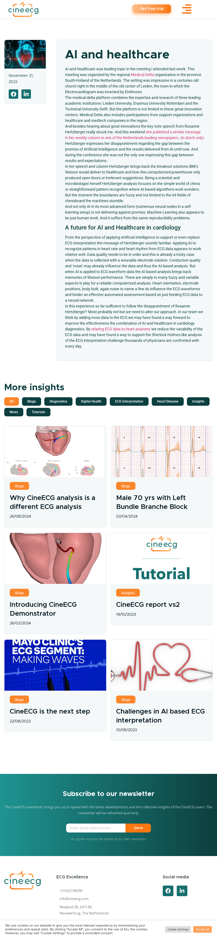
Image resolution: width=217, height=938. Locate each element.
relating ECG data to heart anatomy (120, 329)
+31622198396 (71, 890)
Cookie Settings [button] (178, 929)
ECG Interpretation (129, 401)
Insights (198, 401)
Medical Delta (142, 74)
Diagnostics (58, 401)
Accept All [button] (202, 929)
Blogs (31, 401)
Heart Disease (167, 401)
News (14, 412)
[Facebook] (168, 891)
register (80, 839)
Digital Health (91, 401)
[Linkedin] (182, 891)
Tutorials (38, 412)
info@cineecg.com (74, 898)
